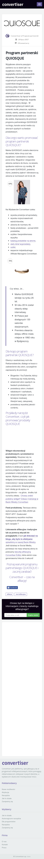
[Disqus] (22, 654)
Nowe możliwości (8, 789)
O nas (4, 841)
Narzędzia (6, 795)
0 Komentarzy (23, 43)
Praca (4, 848)
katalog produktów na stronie (23, 240)
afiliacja (9, 594)
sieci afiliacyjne (21, 594)
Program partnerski (30, 36)
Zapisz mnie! (33, 615)
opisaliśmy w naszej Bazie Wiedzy (22, 539)
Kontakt (5, 844)
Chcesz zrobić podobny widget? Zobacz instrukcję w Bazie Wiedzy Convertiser (22, 498)
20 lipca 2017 (23, 39)
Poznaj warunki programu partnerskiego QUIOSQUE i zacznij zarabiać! (22, 567)
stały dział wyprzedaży (20, 244)
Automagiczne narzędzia (11, 818)
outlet (13, 247)
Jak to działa (6, 798)
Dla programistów (8, 822)
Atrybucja (5, 792)
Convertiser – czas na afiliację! (22, 579)
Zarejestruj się (7, 801)
